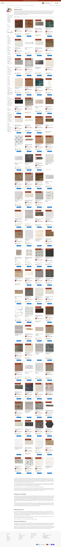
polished (51, 498)
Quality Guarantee (21, 536)
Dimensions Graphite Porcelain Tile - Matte (38, 67)
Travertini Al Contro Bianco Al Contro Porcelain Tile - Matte (39, 239)
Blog (31, 538)
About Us (20, 539)
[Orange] (10, 10)
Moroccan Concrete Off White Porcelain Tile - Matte (49, 67)
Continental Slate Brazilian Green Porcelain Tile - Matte (18, 353)
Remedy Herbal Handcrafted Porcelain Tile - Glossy (49, 29)
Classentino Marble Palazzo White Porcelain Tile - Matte (18, 126)
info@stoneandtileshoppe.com (48, 3)
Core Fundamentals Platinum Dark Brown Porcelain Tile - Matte (39, 316)
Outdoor (27, 480)
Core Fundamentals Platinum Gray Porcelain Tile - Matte (38, 29)
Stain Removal (32, 537)
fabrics (39, 483)
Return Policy (8, 537)
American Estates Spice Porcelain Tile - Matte (18, 28)
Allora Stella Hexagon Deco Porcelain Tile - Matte (29, 67)
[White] (10, 11)
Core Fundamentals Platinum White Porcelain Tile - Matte (28, 448)
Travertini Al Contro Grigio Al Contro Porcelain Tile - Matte (29, 411)
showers (19, 512)
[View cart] (57, 3)
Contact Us (8, 540)
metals (48, 483)
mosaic (23, 485)
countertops (44, 511)
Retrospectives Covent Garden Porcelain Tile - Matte (18, 258)
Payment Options (9, 538)
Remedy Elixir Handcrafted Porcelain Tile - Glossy (18, 48)
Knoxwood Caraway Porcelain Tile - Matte (18, 67)
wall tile (39, 512)
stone (42, 483)
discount (20, 523)
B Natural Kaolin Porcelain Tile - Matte (18, 87)
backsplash (49, 516)
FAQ (7, 535)
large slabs (26, 485)
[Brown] (10, 9)
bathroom (30, 504)
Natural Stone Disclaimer (33, 535)
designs (15, 14)
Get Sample (19, 55)
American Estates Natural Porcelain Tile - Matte (39, 125)
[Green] (8, 10)
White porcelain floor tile (39, 500)
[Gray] (7, 10)
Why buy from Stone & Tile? (22, 535)
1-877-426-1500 (47, 2)
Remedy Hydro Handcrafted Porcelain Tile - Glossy (38, 88)
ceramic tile (17, 526)
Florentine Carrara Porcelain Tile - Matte (49, 87)
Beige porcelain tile (18, 513)
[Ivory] (9, 10)
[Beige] (7, 9)
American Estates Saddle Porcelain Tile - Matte (29, 28)
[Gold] (11, 9)
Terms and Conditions (21, 537)
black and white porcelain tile (49, 514)
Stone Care (32, 536)
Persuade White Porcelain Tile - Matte (28, 125)
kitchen (28, 504)
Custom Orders (8, 539)
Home (15, 7)
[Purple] (7, 11)
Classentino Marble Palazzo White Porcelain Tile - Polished (38, 48)
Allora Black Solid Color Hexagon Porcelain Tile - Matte (49, 258)
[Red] (8, 11)
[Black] (8, 9)
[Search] (43, 3)
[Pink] (11, 10)
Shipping (8, 536)
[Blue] (9, 9)
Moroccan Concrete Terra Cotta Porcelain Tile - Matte (29, 87)
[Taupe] (9, 11)
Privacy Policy (20, 538)
